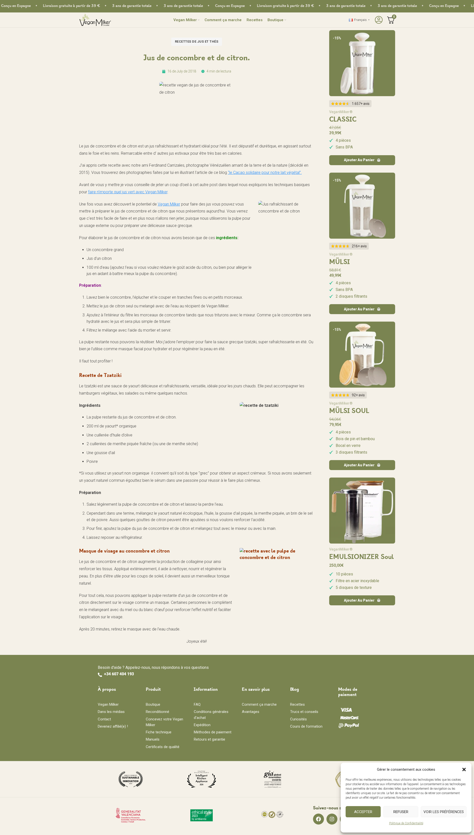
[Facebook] (318, 819)
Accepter (363, 812)
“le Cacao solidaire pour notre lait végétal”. (265, 172)
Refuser (400, 812)
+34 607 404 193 (119, 674)
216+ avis (359, 246)
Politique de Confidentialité (406, 823)
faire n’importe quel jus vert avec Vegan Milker (127, 192)
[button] (464, 769)
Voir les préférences (443, 812)
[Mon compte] (378, 20)
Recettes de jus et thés (196, 41)
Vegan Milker (169, 204)
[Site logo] (95, 19)
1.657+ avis (360, 103)
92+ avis (358, 395)
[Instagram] (331, 819)
